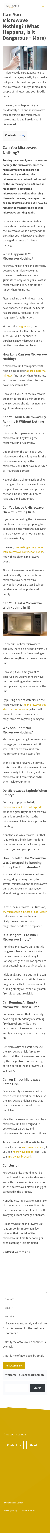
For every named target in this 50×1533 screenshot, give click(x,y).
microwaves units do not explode (22, 807)
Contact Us (14, 1445)
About (33, 1445)
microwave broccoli (19, 1156)
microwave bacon (23, 1152)
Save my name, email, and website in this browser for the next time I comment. (26, 1328)
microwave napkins (32, 1147)
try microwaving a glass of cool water (25, 912)
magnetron (24, 326)
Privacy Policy (10, 1510)
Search (37, 1387)
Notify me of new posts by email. (24, 1355)
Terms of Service (29, 1510)
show (21, 135)
